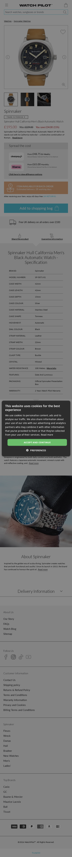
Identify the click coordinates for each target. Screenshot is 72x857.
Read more (47, 434)
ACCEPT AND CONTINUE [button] (37, 442)
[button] (36, 450)
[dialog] (36, 428)
